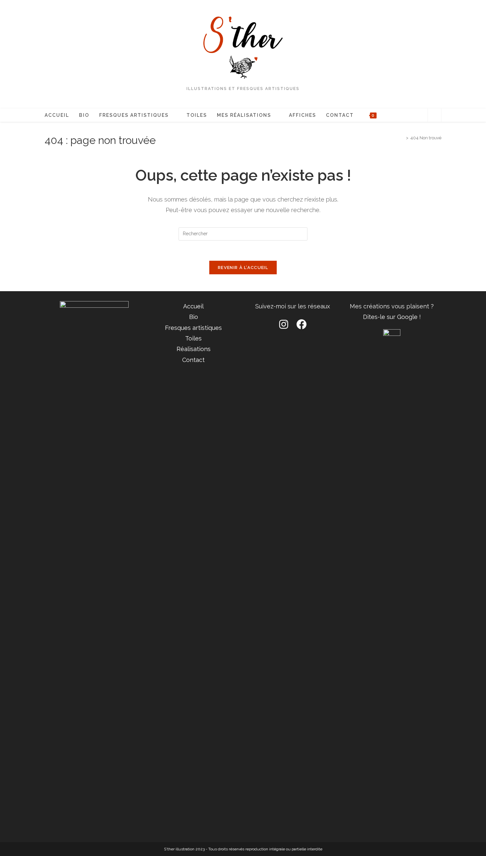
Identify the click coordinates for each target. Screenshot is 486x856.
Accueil (193, 306)
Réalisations (194, 348)
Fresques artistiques (193, 327)
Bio (193, 316)
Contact (193, 359)
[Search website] (434, 116)
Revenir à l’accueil (243, 267)
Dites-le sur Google (390, 316)
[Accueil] (402, 137)
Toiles (193, 338)
